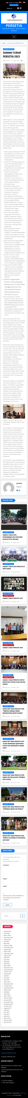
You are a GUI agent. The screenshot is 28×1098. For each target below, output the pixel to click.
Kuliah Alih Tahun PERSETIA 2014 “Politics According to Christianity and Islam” (14, 838)
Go (22, 916)
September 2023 (8, 953)
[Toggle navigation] (14, 36)
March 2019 (7, 1018)
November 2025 (8, 937)
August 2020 (7, 990)
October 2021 (8, 972)
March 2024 (7, 951)
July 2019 (6, 1010)
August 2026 (7, 931)
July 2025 (6, 941)
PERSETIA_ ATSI (11, 1053)
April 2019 (7, 1016)
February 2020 (8, 998)
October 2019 (8, 1006)
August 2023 (7, 955)
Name (5, 879)
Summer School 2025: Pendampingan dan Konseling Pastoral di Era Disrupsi (12, 537)
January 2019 (7, 1022)
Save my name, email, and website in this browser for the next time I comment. (13, 897)
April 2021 (7, 980)
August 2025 (7, 939)
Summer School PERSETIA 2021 (13, 598)
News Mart (10, 1095)
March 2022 (7, 966)
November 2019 (8, 1004)
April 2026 (7, 933)
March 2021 (7, 982)
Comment (6, 865)
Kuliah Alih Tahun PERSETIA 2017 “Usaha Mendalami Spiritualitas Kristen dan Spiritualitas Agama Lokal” (13, 744)
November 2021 (8, 970)
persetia (8, 60)
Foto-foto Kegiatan (7, 1080)
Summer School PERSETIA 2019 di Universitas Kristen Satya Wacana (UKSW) (14, 682)
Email (5, 886)
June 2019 (6, 1012)
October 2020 (8, 986)
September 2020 (8, 988)
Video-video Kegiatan (8, 1082)
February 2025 (8, 945)
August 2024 (7, 949)
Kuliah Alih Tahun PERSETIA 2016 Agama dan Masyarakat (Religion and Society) (14, 777)
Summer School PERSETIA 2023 (15, 43)
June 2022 (6, 959)
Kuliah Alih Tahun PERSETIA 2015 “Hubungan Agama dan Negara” (13, 808)
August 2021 (7, 974)
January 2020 (7, 1000)
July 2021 (6, 976)
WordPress (22, 1093)
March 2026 (7, 935)
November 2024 (8, 947)
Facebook (4, 1053)
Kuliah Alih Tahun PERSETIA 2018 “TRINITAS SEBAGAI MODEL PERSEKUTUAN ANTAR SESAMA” (13, 711)
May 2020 (6, 992)
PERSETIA (14, 25)
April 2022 (7, 964)
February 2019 (8, 1020)
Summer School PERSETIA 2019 (13, 647)
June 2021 (6, 978)
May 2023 (6, 957)
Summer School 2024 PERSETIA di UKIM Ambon (14, 567)
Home (4, 43)
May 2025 (6, 943)
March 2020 (7, 996)
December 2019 (8, 1002)
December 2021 (8, 968)
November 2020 (8, 984)
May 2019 (6, 1014)
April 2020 (7, 994)
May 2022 (6, 962)
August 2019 (7, 1008)
